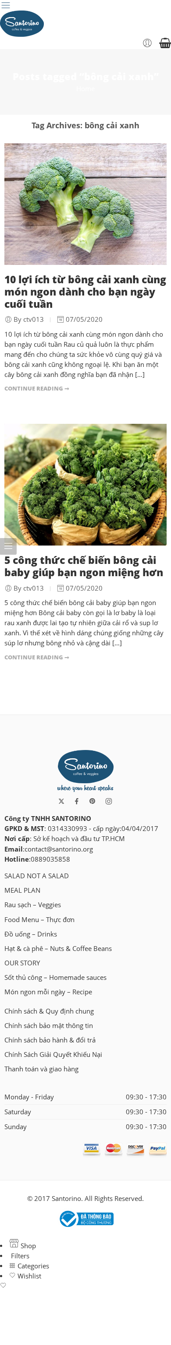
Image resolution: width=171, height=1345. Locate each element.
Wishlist (28, 1276)
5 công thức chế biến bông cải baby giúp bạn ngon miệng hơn (83, 566)
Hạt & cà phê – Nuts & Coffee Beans (58, 948)
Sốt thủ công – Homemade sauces (55, 977)
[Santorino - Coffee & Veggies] (22, 24)
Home (85, 89)
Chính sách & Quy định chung (49, 1011)
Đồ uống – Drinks (30, 934)
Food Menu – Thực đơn (39, 919)
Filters (19, 1256)
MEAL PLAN (22, 890)
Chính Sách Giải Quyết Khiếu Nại (53, 1054)
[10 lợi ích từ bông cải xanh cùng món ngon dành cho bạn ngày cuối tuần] (85, 204)
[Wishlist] (85, 1286)
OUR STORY (22, 963)
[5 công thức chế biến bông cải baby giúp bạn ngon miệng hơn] (85, 485)
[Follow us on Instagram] (109, 801)
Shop (27, 1246)
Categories (32, 1266)
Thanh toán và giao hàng (41, 1069)
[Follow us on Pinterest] (92, 801)
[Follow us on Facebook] (76, 801)
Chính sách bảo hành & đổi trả (50, 1040)
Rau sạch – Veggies (32, 905)
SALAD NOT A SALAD (36, 876)
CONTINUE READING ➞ (36, 388)
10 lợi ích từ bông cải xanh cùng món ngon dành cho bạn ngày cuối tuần (85, 291)
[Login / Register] (147, 43)
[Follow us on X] (61, 801)
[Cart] (165, 43)
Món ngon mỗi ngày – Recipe (48, 992)
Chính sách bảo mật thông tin (48, 1025)
